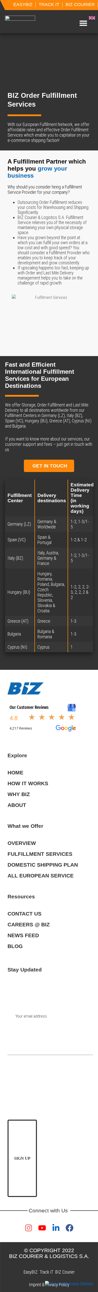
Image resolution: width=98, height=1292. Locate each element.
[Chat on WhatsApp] (69, 1284)
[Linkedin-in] (56, 1228)
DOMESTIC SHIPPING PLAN (43, 865)
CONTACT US (24, 914)
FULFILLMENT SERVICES (40, 854)
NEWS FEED (23, 935)
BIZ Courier (65, 1272)
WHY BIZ (19, 794)
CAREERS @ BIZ (29, 924)
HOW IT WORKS (28, 783)
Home (15, 772)
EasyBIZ (31, 1272)
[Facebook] (69, 1228)
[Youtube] (42, 1228)
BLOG (15, 946)
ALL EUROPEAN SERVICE (41, 875)
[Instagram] (28, 1228)
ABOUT (17, 805)
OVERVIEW (22, 843)
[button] (83, 23)
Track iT (46, 1272)
